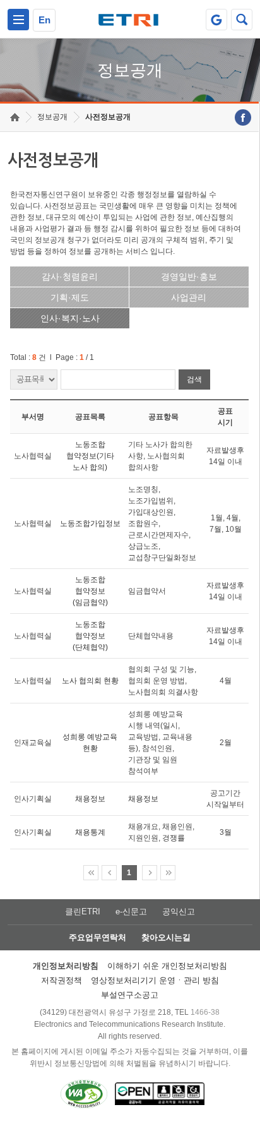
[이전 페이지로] (109, 872)
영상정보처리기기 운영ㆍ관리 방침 (155, 980)
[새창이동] (216, 19)
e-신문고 (131, 911)
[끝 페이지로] (167, 872)
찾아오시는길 (166, 937)
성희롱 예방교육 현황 (89, 742)
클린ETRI (82, 911)
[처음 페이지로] (90, 872)
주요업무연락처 (97, 937)
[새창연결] (243, 117)
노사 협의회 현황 (90, 680)
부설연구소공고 (129, 995)
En (44, 20)
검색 (194, 379)
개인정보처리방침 (65, 966)
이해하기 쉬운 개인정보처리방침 (167, 966)
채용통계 (90, 832)
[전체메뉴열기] (18, 19)
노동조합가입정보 (90, 523)
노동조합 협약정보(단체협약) (90, 636)
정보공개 (52, 116)
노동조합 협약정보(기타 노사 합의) (90, 456)
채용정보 (90, 798)
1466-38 (205, 1012)
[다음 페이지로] (149, 872)
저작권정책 (61, 980)
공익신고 (178, 911)
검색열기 (241, 19)
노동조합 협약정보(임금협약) (90, 591)
